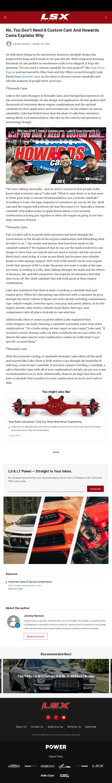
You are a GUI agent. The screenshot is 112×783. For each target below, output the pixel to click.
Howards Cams (30, 76)
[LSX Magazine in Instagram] (48, 717)
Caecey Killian (15, 435)
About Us (21, 726)
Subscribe (95, 488)
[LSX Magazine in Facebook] (56, 717)
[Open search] (105, 17)
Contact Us (37, 726)
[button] (56, 88)
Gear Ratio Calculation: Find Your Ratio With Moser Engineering (45, 421)
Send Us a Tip (55, 726)
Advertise (90, 726)
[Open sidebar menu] (5, 17)
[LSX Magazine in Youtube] (63, 717)
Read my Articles (35, 636)
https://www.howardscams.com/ (25, 585)
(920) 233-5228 (15, 588)
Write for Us (74, 726)
